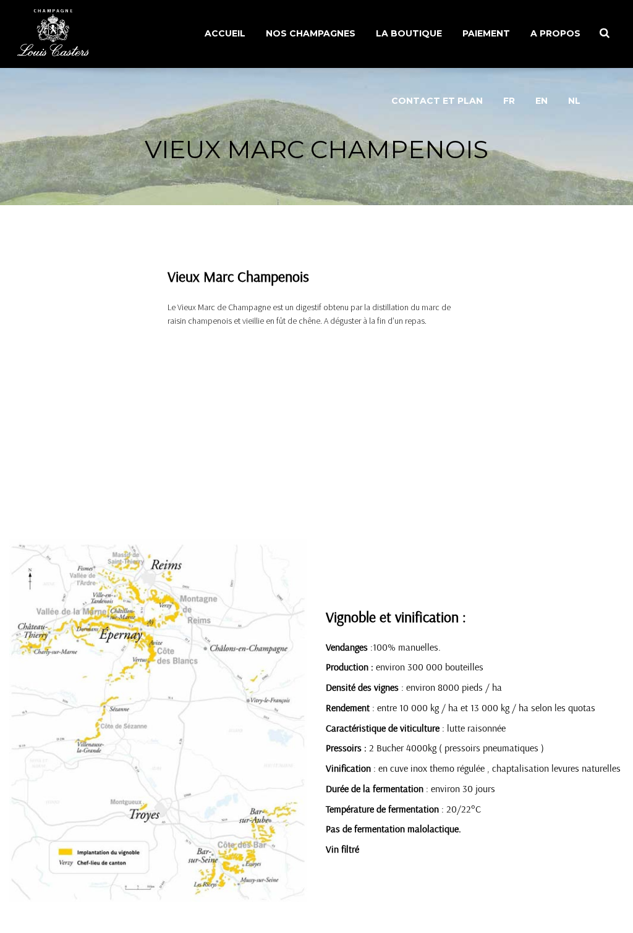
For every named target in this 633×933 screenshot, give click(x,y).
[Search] (605, 33)
